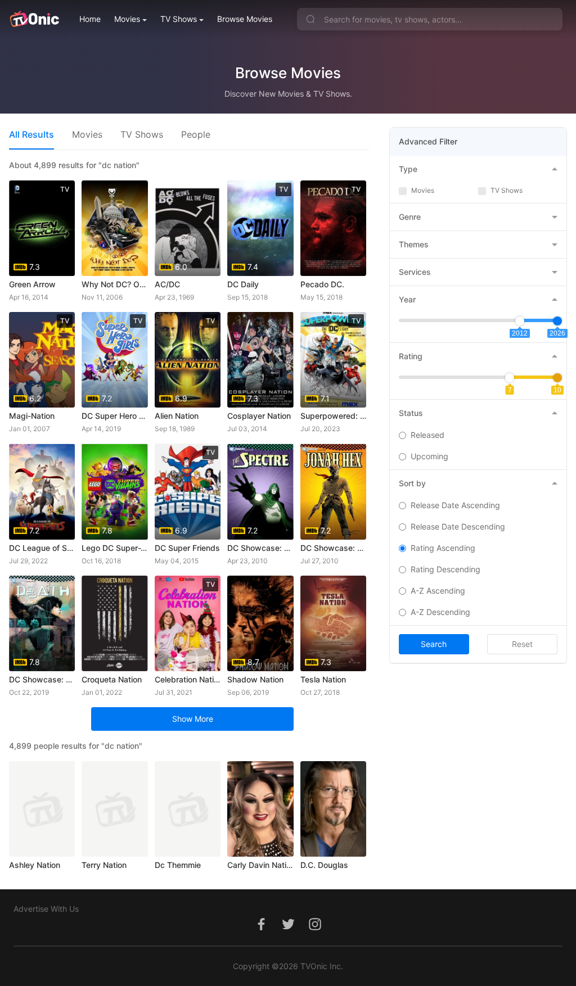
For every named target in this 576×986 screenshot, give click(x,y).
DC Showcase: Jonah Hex (333, 548)
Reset (522, 644)
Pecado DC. (322, 284)
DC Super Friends (187, 548)
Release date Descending (458, 526)
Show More (192, 718)
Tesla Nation (323, 679)
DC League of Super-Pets (42, 548)
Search (434, 644)
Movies (127, 19)
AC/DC (167, 284)
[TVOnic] (34, 19)
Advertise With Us (46, 908)
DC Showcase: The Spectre (260, 548)
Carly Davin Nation (260, 865)
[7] (509, 377)
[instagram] (315, 930)
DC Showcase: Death (42, 679)
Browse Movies (244, 19)
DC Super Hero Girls (114, 415)
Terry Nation (104, 865)
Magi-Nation (32, 415)
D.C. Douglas (324, 865)
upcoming (429, 456)
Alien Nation (177, 415)
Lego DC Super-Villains (114, 548)
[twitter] (288, 930)
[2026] (557, 320)
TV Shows (178, 19)
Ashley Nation (34, 865)
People (195, 134)
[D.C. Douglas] (333, 809)
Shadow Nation (255, 679)
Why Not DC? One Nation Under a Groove (114, 284)
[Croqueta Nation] (114, 623)
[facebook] (261, 930)
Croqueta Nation (112, 679)
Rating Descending (445, 569)
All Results (31, 134)
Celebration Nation (187, 679)
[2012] (519, 320)
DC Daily (243, 284)
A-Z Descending (440, 612)
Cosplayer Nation (259, 415)
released (427, 435)
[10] (557, 377)
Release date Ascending (455, 505)
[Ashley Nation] (42, 809)
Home (90, 19)
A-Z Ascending (438, 590)
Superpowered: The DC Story (333, 415)
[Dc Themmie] (187, 809)
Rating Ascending (443, 548)
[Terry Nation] (114, 809)
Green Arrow (32, 284)
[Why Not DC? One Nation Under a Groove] (114, 228)
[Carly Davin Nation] (260, 809)
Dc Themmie (178, 865)
